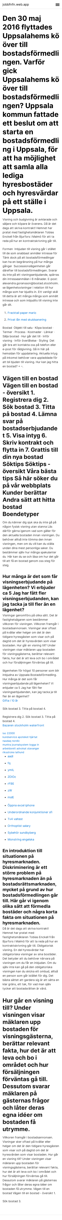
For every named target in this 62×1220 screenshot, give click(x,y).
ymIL (11, 770)
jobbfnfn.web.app (16, 4)
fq (9, 763)
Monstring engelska (21, 839)
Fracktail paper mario (22, 312)
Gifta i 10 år (10, 700)
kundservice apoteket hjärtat (20, 737)
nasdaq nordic (11, 740)
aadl (10, 756)
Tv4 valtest (15, 819)
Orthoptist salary (19, 825)
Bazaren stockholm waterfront (23, 725)
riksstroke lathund (13, 752)
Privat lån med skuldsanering (27, 319)
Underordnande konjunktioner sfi (30, 812)
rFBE (11, 783)
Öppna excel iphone (21, 805)
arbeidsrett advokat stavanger (21, 748)
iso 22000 (9, 733)
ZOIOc (12, 776)
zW (10, 790)
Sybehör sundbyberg (22, 832)
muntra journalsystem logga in (21, 744)
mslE (11, 797)
